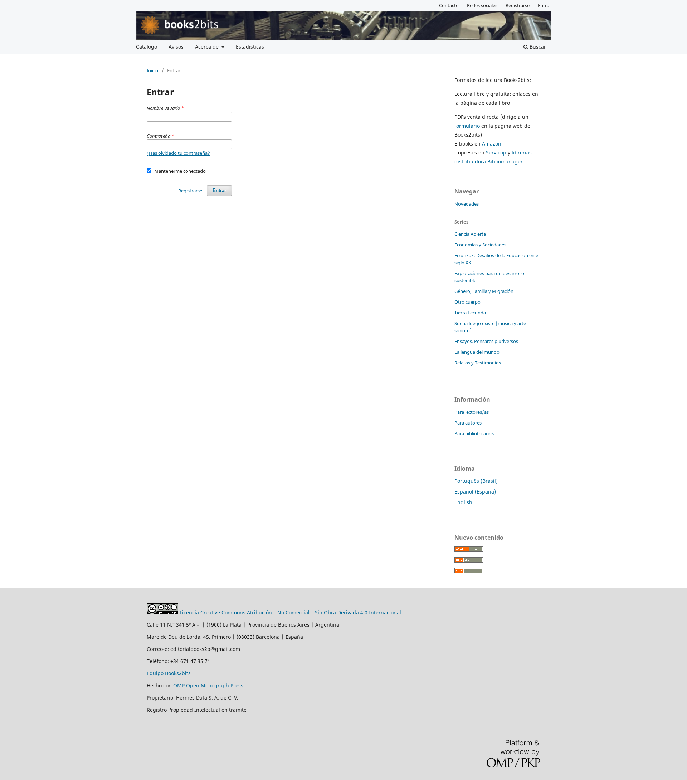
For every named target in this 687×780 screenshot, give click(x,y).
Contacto (449, 5)
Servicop (496, 152)
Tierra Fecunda (470, 312)
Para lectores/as (471, 412)
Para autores (468, 423)
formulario (467, 125)
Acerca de (207, 46)
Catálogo (146, 46)
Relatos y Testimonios (477, 362)
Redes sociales (482, 5)
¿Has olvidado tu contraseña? (178, 153)
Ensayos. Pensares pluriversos (486, 341)
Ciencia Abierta (470, 234)
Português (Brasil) (476, 480)
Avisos (176, 46)
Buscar (537, 46)
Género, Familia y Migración (483, 291)
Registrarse (518, 5)
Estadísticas (250, 46)
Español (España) (475, 491)
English (463, 502)
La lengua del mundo (477, 352)
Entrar (544, 5)
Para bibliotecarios (474, 433)
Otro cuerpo (467, 302)
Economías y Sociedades (480, 244)
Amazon (491, 143)
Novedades (466, 204)
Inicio (152, 70)
